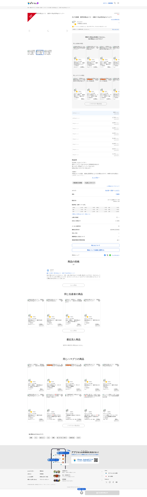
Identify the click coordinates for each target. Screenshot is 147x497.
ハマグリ (44, 7)
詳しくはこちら (115, 29)
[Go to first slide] (67, 31)
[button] (95, 23)
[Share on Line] (110, 255)
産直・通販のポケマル (31, 7)
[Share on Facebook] (105, 255)
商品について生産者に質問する (95, 250)
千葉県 (117, 194)
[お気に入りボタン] (84, 47)
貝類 (41, 7)
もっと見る (73, 285)
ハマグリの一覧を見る (96, 103)
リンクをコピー (115, 255)
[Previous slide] (29, 31)
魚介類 (38, 7)
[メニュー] (118, 3)
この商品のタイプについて (113, 186)
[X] (106, 482)
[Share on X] (107, 255)
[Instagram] (109, 482)
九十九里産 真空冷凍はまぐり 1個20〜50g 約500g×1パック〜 (59, 7)
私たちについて (95, 245)
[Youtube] (116, 482)
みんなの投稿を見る (115, 19)
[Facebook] (113, 482)
